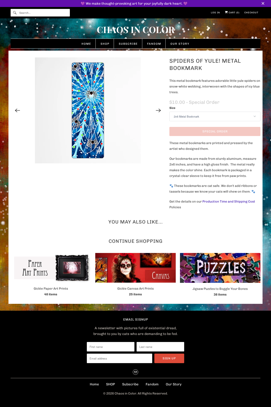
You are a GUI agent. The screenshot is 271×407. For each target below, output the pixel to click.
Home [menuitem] (86, 43)
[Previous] (17, 110)
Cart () (233, 12)
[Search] (15, 13)
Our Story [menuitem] (179, 43)
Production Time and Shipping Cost (228, 201)
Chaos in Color (125, 393)
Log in (215, 12)
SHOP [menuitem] (105, 43)
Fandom (152, 384)
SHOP (110, 384)
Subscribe (130, 384)
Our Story (173, 384)
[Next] (158, 110)
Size (172, 108)
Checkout (251, 12)
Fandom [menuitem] (154, 43)
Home (94, 384)
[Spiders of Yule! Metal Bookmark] (88, 110)
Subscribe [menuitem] (128, 43)
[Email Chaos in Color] (135, 372)
